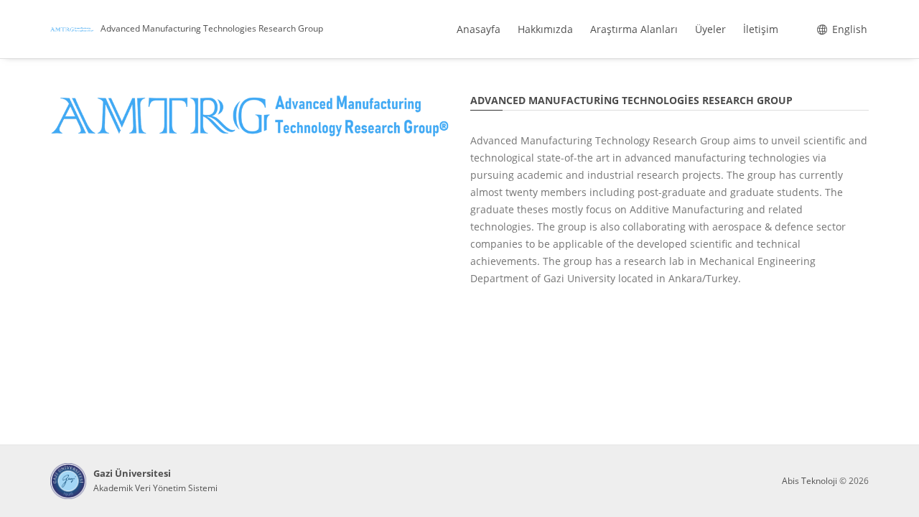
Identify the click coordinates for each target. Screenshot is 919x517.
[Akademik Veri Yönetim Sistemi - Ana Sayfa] (68, 481)
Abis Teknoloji (809, 481)
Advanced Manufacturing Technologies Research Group (212, 28)
